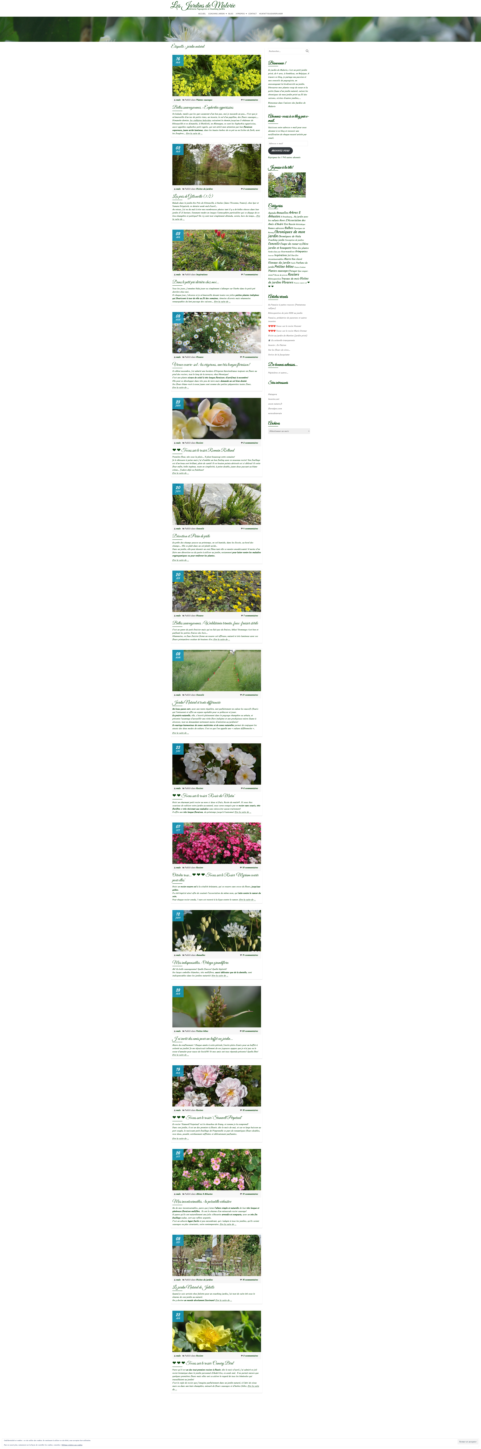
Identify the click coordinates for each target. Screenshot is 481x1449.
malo (178, 100)
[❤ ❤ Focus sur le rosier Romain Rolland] (216, 418)
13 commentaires (250, 1194)
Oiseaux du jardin (279, 262)
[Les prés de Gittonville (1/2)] (216, 164)
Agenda (272, 212)
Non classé (296, 259)
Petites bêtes (202, 1031)
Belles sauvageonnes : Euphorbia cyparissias (202, 107)
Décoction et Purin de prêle (191, 536)
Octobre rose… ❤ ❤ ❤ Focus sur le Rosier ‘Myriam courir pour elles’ (215, 877)
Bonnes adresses (276, 228)
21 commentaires (250, 695)
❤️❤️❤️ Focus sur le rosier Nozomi (284, 326)
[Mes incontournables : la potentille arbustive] (216, 1169)
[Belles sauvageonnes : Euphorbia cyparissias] (216, 74)
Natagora (272, 394)
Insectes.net (273, 399)
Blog (230, 14)
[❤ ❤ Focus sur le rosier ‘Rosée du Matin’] (216, 763)
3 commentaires (250, 1355)
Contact (252, 14)
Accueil (202, 14)
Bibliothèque (300, 224)
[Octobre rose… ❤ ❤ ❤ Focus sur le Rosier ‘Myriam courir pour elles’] (216, 842)
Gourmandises (288, 251)
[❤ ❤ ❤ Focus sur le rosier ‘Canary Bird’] (216, 1330)
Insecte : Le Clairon (277, 345)
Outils (293, 263)
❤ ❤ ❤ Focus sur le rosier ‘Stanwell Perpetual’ (207, 1118)
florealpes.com (275, 408)
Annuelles (200, 955)
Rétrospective (274, 279)
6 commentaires (250, 788)
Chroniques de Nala (289, 236)
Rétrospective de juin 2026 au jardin (285, 313)
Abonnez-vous (280, 150)
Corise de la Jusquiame (278, 354)
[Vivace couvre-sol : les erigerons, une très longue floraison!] (216, 332)
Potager (293, 270)
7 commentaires (251, 274)
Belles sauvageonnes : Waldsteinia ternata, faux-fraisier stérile (215, 623)
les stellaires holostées (200, 120)
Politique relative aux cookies (72, 1445)
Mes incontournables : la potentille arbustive (201, 1201)
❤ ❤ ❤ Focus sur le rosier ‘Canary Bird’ (203, 1363)
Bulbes (289, 228)
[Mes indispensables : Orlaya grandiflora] (216, 930)
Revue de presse (280, 275)
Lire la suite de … (194, 133)
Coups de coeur (289, 244)
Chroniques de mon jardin (286, 233)
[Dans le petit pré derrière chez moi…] (216, 249)
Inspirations (202, 274)
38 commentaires (250, 1031)
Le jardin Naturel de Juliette (193, 1287)
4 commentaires (250, 100)
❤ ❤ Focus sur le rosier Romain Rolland (203, 450)
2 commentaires (250, 189)
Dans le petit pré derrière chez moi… (195, 282)
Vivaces (199, 357)
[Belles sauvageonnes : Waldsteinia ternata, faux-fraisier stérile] (216, 590)
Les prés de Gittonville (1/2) (192, 196)
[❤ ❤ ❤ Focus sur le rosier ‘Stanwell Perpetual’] (216, 1085)
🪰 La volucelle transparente (281, 340)
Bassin (292, 224)
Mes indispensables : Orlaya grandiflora (200, 963)
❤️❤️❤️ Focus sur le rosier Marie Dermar (287, 331)
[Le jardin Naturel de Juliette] (216, 1254)
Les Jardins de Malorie (202, 6)
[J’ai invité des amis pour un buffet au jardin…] (216, 1006)
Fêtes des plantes (300, 248)
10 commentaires (250, 867)
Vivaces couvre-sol (300, 283)
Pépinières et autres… (278, 372)
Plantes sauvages (204, 100)
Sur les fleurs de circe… (279, 350)
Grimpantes (301, 251)
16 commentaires (250, 1110)
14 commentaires (250, 357)
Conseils (200, 528)
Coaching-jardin (276, 240)
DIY (300, 244)
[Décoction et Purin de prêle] (216, 503)
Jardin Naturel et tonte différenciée (196, 702)
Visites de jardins (204, 189)
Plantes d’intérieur (300, 267)
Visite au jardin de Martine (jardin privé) (287, 335)
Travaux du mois (290, 278)
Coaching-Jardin (216, 14)
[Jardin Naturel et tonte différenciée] (216, 670)
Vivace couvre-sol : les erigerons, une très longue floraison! (211, 365)
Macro (287, 259)
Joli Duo (291, 255)
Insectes (271, 255)
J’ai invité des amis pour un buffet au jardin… (202, 1039)
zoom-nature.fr (275, 404)
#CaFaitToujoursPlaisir (271, 14)
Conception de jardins (294, 240)
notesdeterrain (275, 413)
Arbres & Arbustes (204, 1194)
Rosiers (199, 443)
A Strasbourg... (287, 217)
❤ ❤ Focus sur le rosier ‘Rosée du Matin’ (203, 796)
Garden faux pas (274, 252)
